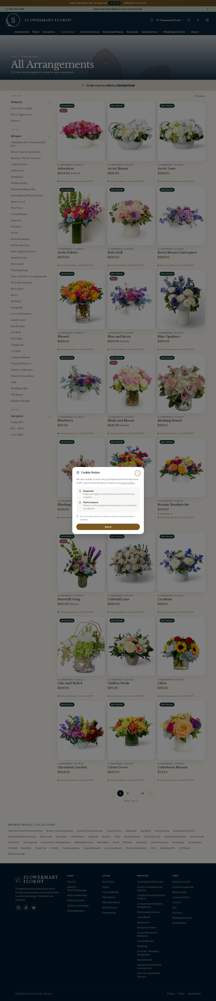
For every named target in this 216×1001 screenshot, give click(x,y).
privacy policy (127, 482)
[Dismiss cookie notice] (137, 473)
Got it (108, 526)
